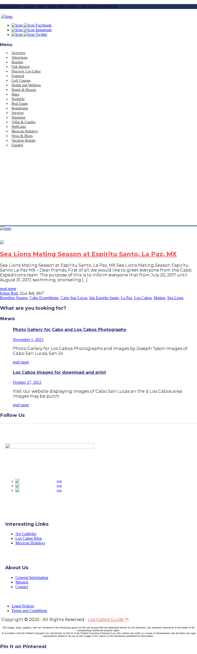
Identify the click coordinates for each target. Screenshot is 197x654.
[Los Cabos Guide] (7, 16)
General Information (31, 577)
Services (18, 113)
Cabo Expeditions (43, 298)
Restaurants (20, 108)
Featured (18, 76)
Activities (18, 53)
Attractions (19, 57)
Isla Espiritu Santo (104, 298)
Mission (21, 582)
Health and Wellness (26, 85)
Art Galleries (25, 534)
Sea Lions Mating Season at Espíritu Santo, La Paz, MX (88, 254)
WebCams (19, 127)
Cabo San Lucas (74, 298)
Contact (21, 587)
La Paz (126, 298)
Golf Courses (21, 80)
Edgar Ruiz (9, 293)
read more (8, 288)
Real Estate (20, 104)
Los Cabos (143, 298)
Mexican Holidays (25, 131)
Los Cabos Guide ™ (108, 619)
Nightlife (18, 99)
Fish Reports (21, 67)
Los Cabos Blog (28, 538)
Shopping (18, 117)
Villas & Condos (23, 122)
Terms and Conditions (29, 610)
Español (17, 145)
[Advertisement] (98, 187)
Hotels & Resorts (24, 90)
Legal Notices (23, 606)
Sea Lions (175, 298)
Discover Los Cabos (26, 71)
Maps (15, 94)
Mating (159, 298)
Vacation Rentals (23, 140)
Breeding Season (13, 298)
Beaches (17, 62)
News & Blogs (22, 136)
